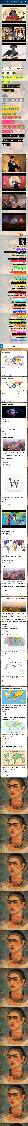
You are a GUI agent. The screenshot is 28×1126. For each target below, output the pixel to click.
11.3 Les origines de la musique (17, 259)
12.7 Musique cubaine (20, 268)
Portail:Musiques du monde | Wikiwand (12, 469)
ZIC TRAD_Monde (7, 538)
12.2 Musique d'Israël (19, 262)
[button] (21, 2)
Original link (6, 370)
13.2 (5, 135)
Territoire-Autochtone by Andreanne (11, 634)
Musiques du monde (7, 404)
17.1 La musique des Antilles (18, 321)
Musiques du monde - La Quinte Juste (12, 437)
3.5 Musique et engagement (10, 111)
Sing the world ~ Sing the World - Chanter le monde (13, 599)
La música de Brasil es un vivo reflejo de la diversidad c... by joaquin (13, 718)
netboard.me (15, 2)
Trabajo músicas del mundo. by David (12, 688)
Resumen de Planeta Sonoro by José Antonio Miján (12, 747)
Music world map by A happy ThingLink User (14, 662)
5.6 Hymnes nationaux (19, 248)
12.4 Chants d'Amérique (19, 266)
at (8, 531)
